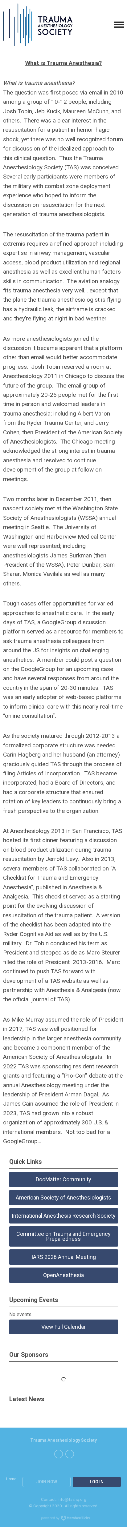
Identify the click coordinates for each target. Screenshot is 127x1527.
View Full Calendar (63, 1327)
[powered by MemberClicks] (63, 1518)
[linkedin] (69, 1454)
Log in (97, 1481)
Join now (46, 1481)
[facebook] (58, 1454)
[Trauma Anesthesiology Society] (37, 24)
